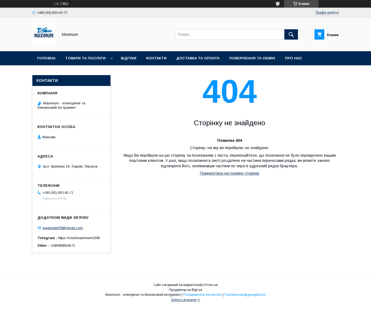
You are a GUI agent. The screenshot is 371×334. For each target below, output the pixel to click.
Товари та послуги (85, 58)
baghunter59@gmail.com (63, 228)
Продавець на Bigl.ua (185, 290)
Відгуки (128, 58)
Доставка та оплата (197, 58)
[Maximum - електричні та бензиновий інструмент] (43, 44)
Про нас (293, 58)
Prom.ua (211, 285)
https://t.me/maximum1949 (79, 238)
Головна (46, 58)
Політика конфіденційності (245, 295)
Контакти (156, 58)
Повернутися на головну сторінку (229, 173)
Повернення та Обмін (252, 58)
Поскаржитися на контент (202, 295)
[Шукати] (291, 34)
